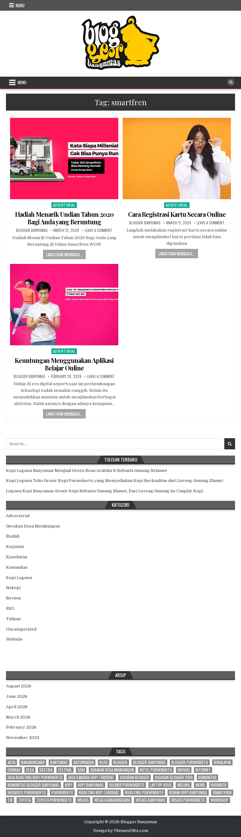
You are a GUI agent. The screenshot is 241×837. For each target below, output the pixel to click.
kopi (68, 785)
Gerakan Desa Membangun (33, 526)
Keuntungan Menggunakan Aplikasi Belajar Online (64, 364)
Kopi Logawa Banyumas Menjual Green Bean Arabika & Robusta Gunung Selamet (86, 470)
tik (10, 800)
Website (14, 639)
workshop (219, 800)
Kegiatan (15, 546)
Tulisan (13, 618)
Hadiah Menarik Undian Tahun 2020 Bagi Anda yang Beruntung (64, 218)
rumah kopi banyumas (188, 793)
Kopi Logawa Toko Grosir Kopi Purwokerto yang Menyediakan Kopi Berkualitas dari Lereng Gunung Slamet (114, 480)
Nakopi (13, 587)
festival (65, 770)
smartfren (222, 793)
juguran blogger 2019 (174, 777)
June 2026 (16, 696)
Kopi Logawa (19, 577)
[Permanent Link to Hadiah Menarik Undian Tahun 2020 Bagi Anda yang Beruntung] (64, 158)
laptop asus (161, 785)
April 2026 (17, 706)
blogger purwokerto (189, 762)
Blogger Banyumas (32, 230)
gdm (81, 770)
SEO (10, 608)
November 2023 (22, 737)
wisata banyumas (150, 800)
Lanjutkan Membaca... (64, 254)
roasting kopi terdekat (99, 793)
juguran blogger (134, 777)
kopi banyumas (91, 785)
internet (203, 770)
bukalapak (222, 762)
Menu (20, 5)
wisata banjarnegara (112, 800)
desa (30, 770)
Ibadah (12, 536)
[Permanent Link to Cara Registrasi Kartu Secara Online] (177, 158)
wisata (82, 800)
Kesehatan (16, 557)
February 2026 (21, 727)
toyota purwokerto (54, 800)
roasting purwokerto (144, 793)
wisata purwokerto (188, 800)
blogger (120, 762)
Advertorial (64, 205)
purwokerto (62, 793)
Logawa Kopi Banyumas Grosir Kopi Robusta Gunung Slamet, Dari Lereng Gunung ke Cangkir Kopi (104, 491)
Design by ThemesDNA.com (120, 831)
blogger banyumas (149, 762)
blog (103, 762)
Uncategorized (21, 629)
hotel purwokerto (156, 770)
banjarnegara (33, 762)
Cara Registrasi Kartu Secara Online (177, 214)
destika (46, 770)
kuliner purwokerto (126, 785)
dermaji (14, 770)
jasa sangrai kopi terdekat (91, 777)
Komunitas (17, 567)
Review (13, 598)
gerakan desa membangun (112, 770)
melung (183, 785)
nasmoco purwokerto (27, 793)
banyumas (59, 762)
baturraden (83, 762)
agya (11, 762)
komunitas (207, 777)
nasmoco (219, 785)
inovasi (184, 770)
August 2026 (18, 686)
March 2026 (18, 717)
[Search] (231, 82)
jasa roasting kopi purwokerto (35, 777)
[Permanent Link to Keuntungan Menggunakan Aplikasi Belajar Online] (64, 304)
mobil (200, 785)
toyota (24, 800)
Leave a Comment (98, 230)
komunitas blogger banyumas (33, 785)
